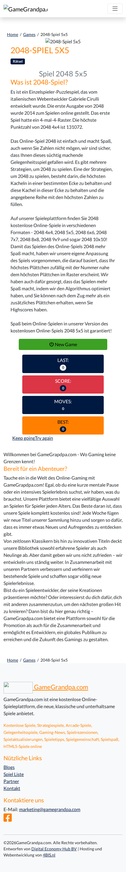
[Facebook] (8, 819)
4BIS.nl (49, 854)
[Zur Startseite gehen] (25, 8)
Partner (11, 781)
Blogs (9, 767)
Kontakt (12, 788)
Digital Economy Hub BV (54, 848)
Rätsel (18, 61)
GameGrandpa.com (60, 687)
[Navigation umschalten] (115, 9)
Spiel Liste (14, 774)
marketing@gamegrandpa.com (49, 809)
